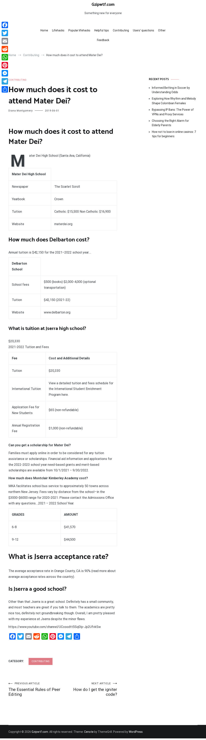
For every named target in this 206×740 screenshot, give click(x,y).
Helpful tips (101, 30)
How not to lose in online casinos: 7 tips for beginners (174, 134)
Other (162, 30)
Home (44, 30)
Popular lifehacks (79, 30)
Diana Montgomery (20, 110)
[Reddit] (5, 49)
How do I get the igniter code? (95, 689)
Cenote (89, 731)
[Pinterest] (5, 65)
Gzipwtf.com (103, 4)
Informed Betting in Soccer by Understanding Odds (171, 90)
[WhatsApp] (5, 57)
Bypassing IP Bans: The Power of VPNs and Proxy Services (173, 112)
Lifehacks (58, 30)
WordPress (136, 731)
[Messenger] (5, 73)
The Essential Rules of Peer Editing (34, 689)
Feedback (103, 40)
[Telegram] (5, 81)
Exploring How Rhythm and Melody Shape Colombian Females (174, 101)
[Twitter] (5, 33)
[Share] (5, 89)
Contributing (121, 30)
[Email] (5, 41)
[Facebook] (5, 25)
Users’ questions (143, 30)
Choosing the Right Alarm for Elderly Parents (170, 123)
